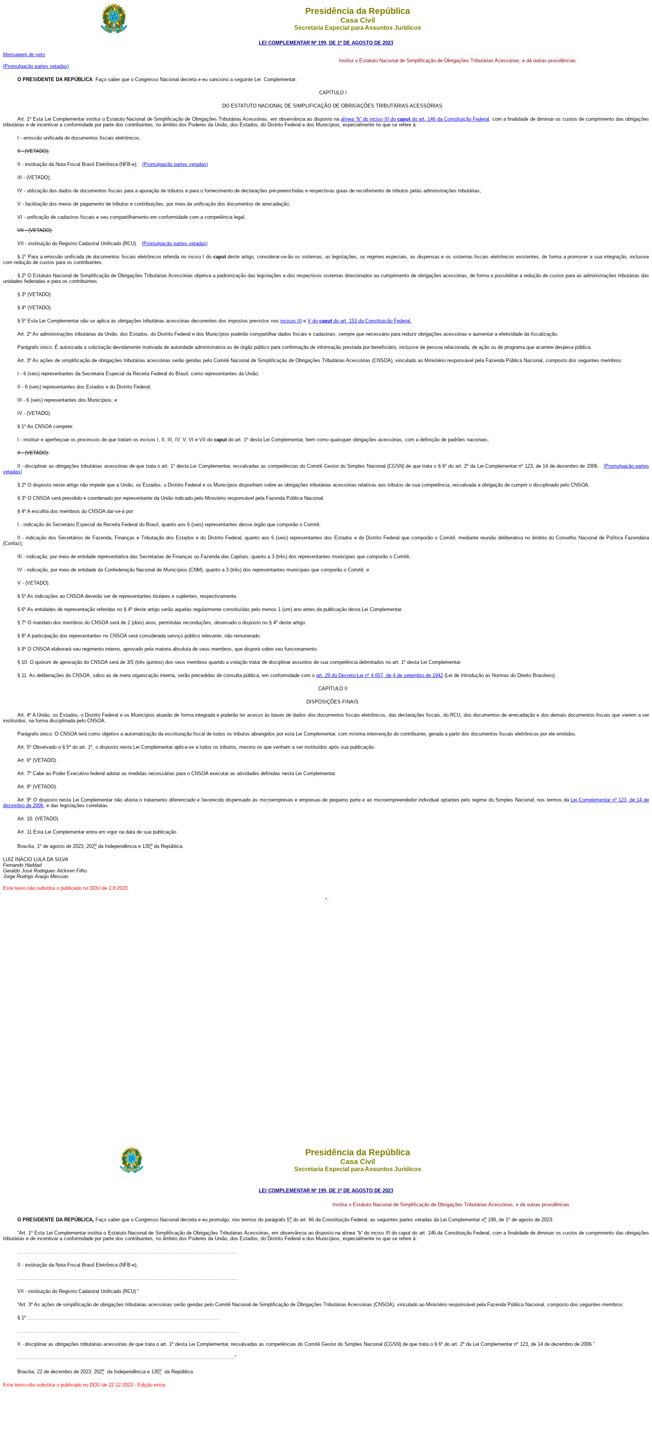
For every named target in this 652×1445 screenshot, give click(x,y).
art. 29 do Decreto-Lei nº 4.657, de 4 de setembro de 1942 (379, 675)
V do (313, 321)
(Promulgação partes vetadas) (36, 66)
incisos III (291, 321)
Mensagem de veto (24, 54)
